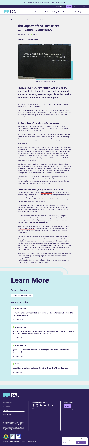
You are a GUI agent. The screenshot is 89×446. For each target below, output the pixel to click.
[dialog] (75, 441)
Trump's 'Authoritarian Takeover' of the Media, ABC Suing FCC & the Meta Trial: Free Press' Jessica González (44, 332)
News (60, 12)
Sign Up (7, 419)
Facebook (33, 405)
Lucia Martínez (22, 39)
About (30, 12)
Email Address (7, 406)
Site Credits (23, 441)
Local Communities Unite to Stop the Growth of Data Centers (40, 368)
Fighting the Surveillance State (22, 295)
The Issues (38, 12)
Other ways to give (69, 410)
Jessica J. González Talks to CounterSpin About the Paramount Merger (41, 350)
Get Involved (49, 12)
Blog (55, 12)
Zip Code (5, 410)
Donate (69, 6)
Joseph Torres (34, 39)
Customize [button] (65, 442)
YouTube (33, 409)
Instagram (37, 405)
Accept (83, 442)
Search (84, 6)
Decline (78, 442)
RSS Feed (41, 405)
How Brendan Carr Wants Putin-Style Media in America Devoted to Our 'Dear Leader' (43, 314)
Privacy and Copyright (13, 441)
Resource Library (68, 12)
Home (14, 19)
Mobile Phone (7, 414)
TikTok (52, 405)
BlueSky (45, 405)
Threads (48, 405)
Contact (5, 441)
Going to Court (60, 2)
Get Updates (59, 6)
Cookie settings (32, 441)
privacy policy (10, 429)
